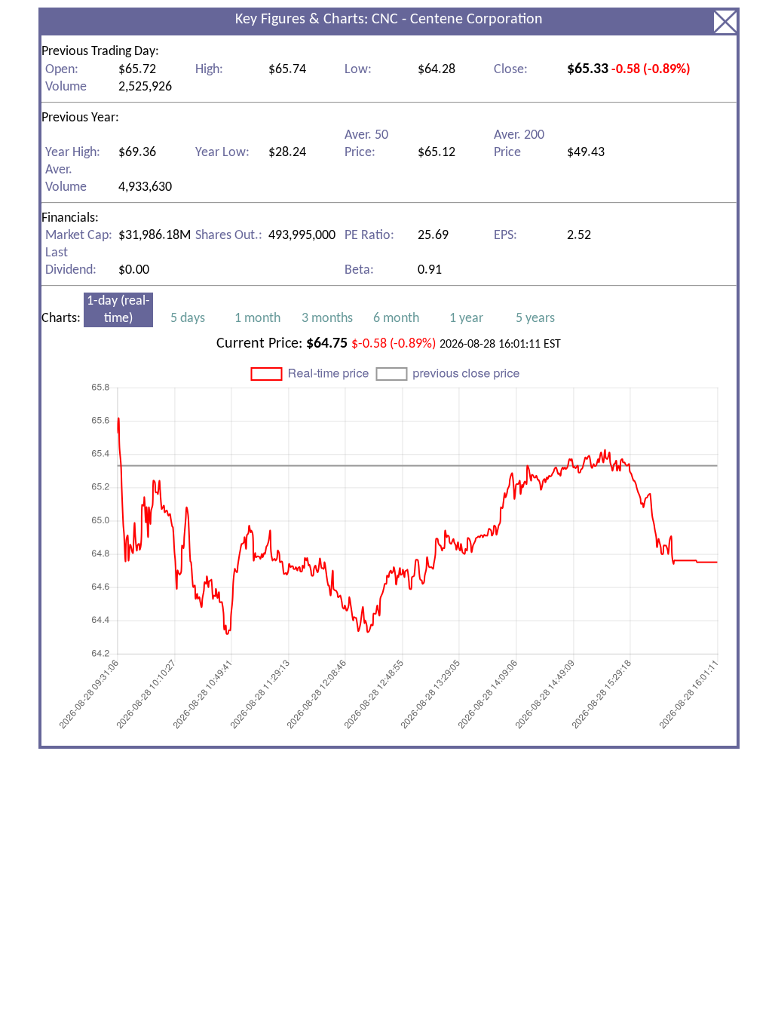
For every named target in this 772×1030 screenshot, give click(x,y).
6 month (396, 318)
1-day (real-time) (118, 310)
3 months (327, 318)
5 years (535, 318)
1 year (466, 318)
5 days (187, 318)
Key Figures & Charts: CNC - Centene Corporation (389, 19)
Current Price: (388, 343)
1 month (257, 318)
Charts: (298, 310)
